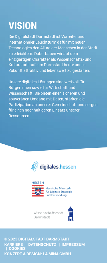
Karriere (13, 244)
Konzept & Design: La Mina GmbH (37, 254)
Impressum (73, 244)
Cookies (17, 248)
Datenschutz (42, 244)
